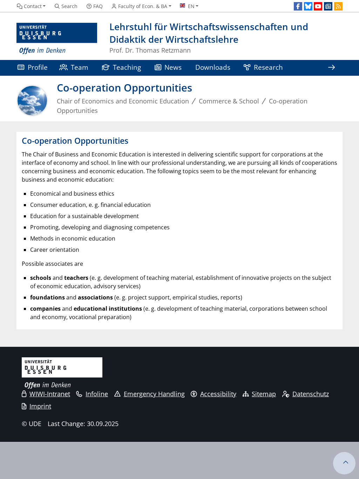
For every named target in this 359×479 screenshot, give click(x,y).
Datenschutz (310, 394)
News (173, 67)
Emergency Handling (154, 394)
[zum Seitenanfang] (344, 463)
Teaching (127, 67)
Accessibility (218, 394)
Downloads (212, 67)
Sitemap (264, 394)
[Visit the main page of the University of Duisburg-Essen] (56, 39)
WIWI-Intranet (49, 394)
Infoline (97, 394)
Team (79, 67)
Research (268, 67)
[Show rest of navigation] (331, 68)
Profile (38, 67)
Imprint (40, 406)
